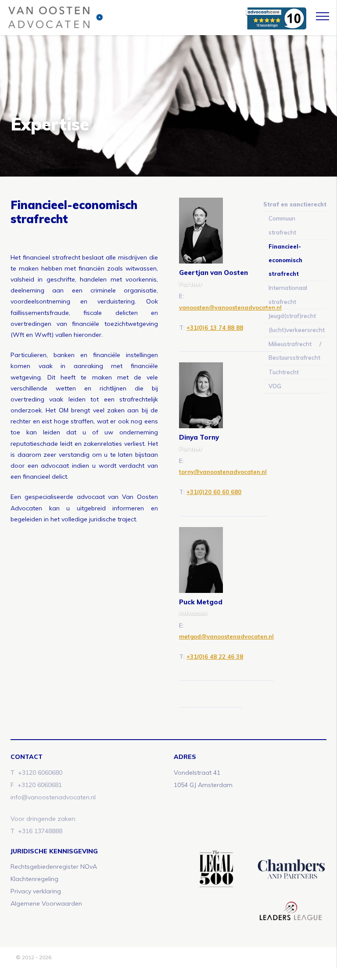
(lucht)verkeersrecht (297, 329)
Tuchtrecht (284, 372)
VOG (275, 386)
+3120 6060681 (40, 785)
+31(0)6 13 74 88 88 (214, 327)
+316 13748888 (40, 831)
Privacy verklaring (36, 891)
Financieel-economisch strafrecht (285, 260)
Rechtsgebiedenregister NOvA (54, 866)
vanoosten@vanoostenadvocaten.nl (230, 307)
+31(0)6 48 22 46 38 (214, 656)
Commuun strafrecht (282, 225)
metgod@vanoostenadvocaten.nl (226, 636)
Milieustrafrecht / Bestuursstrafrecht (295, 350)
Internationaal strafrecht (288, 294)
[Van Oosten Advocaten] (109, 17)
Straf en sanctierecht (294, 204)
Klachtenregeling (34, 879)
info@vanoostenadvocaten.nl (53, 797)
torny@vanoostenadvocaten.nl (223, 471)
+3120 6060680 (40, 773)
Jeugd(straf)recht (292, 315)
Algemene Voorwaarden (46, 903)
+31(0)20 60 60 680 (213, 491)
